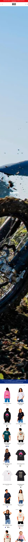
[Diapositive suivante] (12, 394)
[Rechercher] (2, 4)
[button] (25, 385)
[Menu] (1, 4)
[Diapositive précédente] (2, 394)
